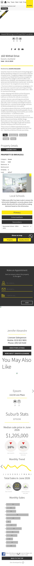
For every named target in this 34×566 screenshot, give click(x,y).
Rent (16, 2)
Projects (26, 2)
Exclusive (23, 135)
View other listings (17, 348)
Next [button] (32, 19)
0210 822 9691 (20, 340)
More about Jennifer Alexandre (17, 353)
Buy (8, 2)
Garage (6, 139)
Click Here (4, 8)
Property (10, 240)
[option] (17, 389)
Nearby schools (24, 240)
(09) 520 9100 (20, 343)
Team (12, 2)
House (13, 139)
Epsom (17, 391)
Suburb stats (11, 150)
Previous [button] (2, 19)
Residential (13, 135)
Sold (20, 2)
